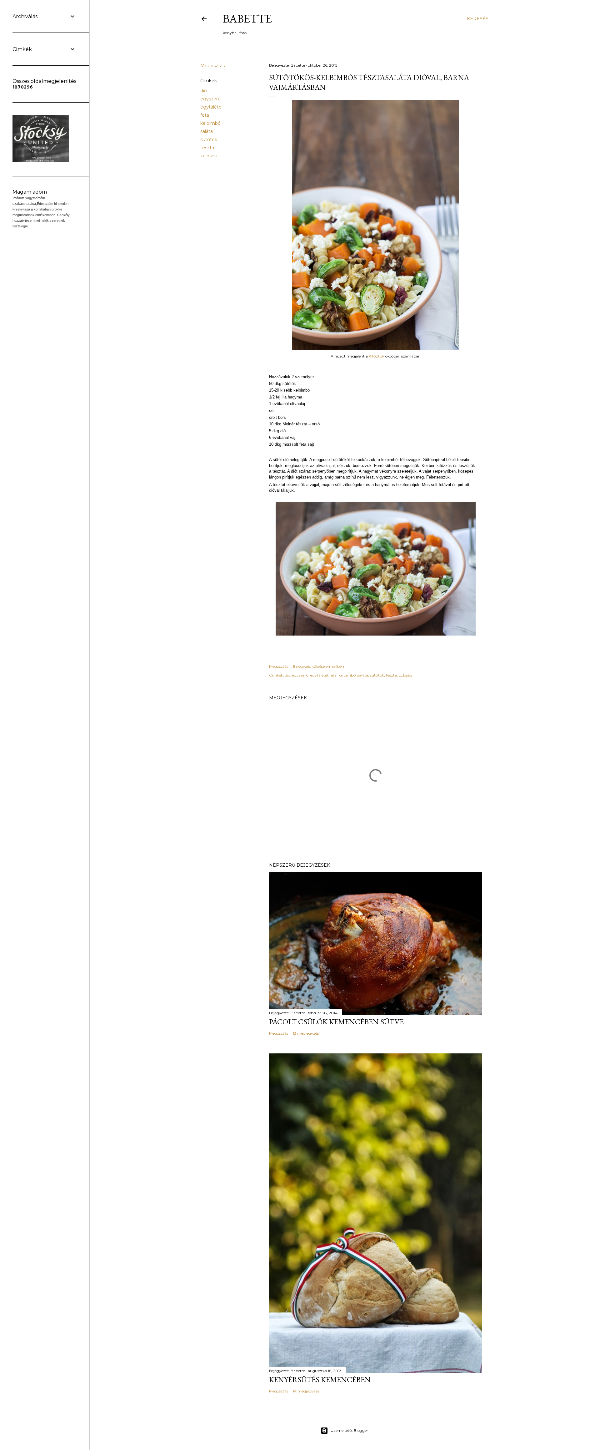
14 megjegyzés (306, 1391)
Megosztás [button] (212, 65)
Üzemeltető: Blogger (349, 1430)
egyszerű (210, 99)
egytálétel (211, 107)
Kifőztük (376, 356)
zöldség (209, 156)
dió (203, 91)
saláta (206, 131)
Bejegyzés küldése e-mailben (318, 666)
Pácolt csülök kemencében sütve (336, 1022)
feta (204, 115)
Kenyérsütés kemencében (320, 1379)
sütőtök (208, 139)
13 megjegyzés (306, 1033)
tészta (207, 147)
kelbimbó (210, 123)
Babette (247, 18)
